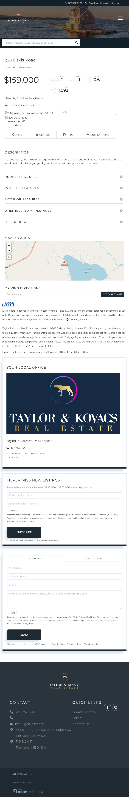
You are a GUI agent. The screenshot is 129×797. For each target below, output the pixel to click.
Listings (16, 352)
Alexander (51, 352)
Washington (36, 352)
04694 (64, 352)
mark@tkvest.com (29, 724)
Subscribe (24, 532)
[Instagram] (115, 707)
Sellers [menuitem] (77, 718)
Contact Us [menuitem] (81, 724)
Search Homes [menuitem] (83, 712)
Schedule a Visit (93, 558)
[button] (76, 42)
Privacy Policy (79, 319)
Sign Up (115, 3)
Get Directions (112, 294)
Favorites (93, 3)
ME (25, 352)
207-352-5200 (74, 3)
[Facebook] (107, 707)
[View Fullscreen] (9, 257)
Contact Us (12, 457)
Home (5, 352)
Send (24, 634)
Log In (106, 3)
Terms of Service (84, 644)
